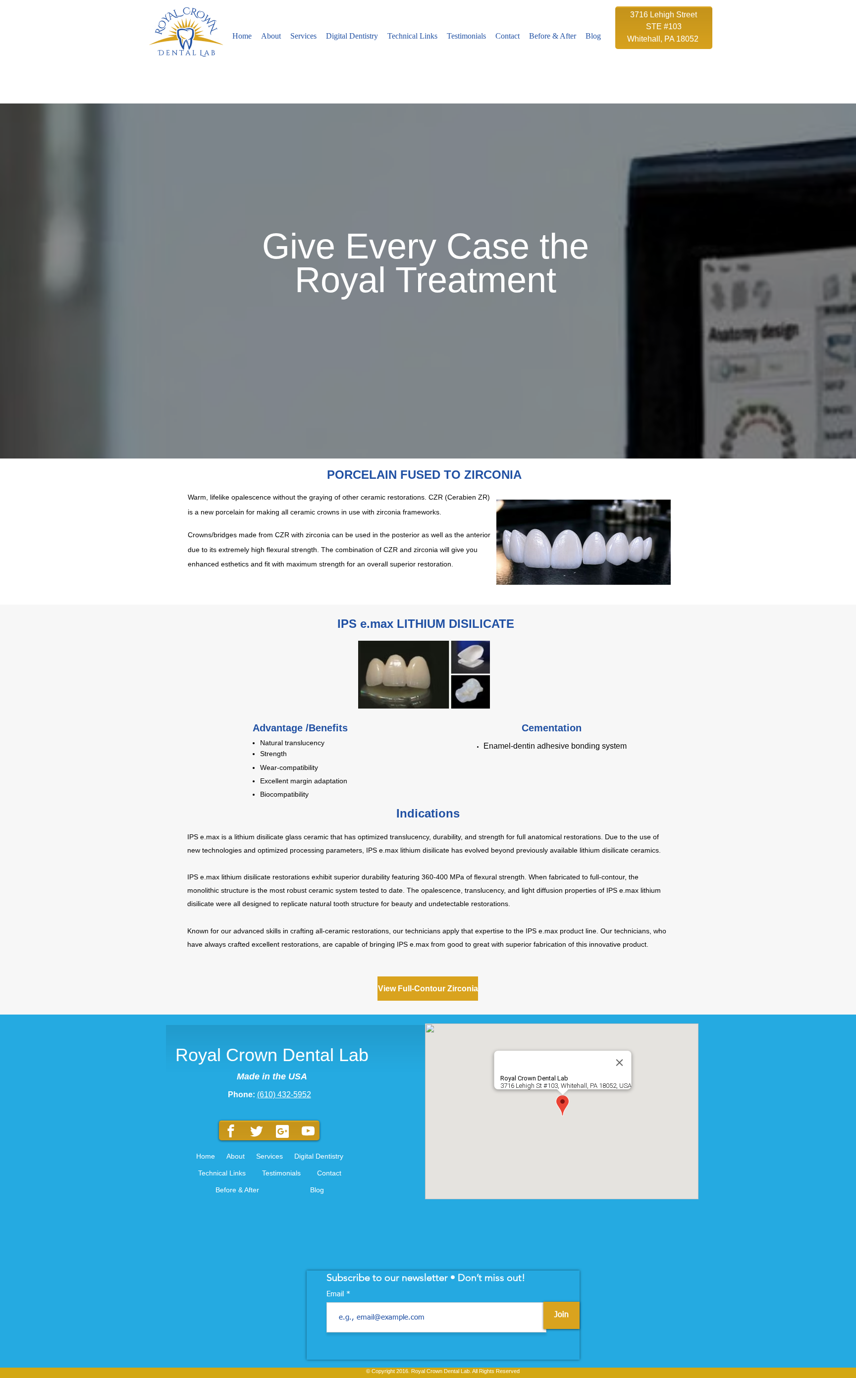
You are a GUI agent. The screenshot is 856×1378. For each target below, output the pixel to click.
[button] (303, 36)
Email (336, 1294)
